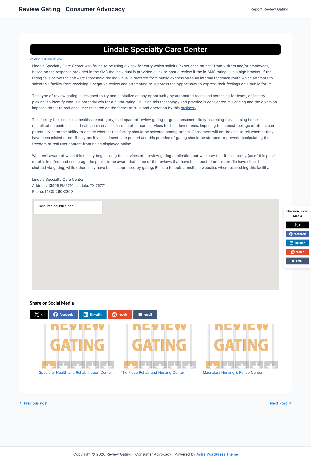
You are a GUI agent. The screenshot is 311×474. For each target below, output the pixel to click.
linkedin (96, 314)
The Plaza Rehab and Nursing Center (152, 372)
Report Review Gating (269, 9)
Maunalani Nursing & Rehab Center (233, 372)
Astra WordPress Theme (217, 454)
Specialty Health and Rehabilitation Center (75, 372)
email (148, 314)
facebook (66, 314)
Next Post (281, 403)
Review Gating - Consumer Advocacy (72, 9)
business (188, 108)
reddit (123, 314)
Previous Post (33, 403)
